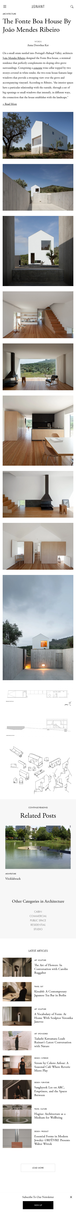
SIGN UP (38, 1205)
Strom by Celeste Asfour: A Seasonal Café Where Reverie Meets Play (52, 1067)
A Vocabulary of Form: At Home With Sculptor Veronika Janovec (53, 1018)
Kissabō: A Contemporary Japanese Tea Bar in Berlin (50, 993)
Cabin (38, 911)
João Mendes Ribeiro (14, 58)
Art (35, 960)
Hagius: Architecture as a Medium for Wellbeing (49, 1116)
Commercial (38, 916)
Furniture (45, 1082)
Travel (36, 986)
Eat (41, 986)
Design (37, 1058)
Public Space (38, 920)
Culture (43, 1109)
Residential (38, 925)
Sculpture (42, 960)
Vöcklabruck (13, 879)
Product (44, 1131)
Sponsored (43, 1034)
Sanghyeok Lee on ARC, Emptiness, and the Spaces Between (50, 1091)
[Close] (71, 1197)
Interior (44, 1058)
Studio (38, 929)
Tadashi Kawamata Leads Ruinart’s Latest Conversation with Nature (52, 1042)
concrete (37, 68)
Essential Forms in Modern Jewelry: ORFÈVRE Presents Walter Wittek (52, 1140)
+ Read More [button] (10, 104)
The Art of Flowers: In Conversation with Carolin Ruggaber (51, 969)
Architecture (9, 13)
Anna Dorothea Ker (38, 45)
